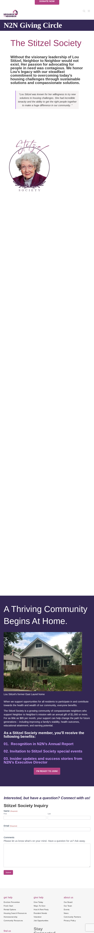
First (5, 814)
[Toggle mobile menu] (89, 11)
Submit (8, 872)
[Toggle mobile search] (84, 11)
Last (49, 814)
